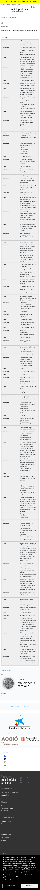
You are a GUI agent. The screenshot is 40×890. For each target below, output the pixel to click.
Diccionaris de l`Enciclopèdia (9, 792)
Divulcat (19, 7)
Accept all (29, 886)
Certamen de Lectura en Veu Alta (7, 809)
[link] (20, 706)
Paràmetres (11, 886)
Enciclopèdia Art (6, 821)
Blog (8, 4)
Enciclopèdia (5, 795)
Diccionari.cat (26, 7)
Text (2, 806)
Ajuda (19, 4)
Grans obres (4, 824)
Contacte (14, 4)
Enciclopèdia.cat (6, 834)
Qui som (3, 4)
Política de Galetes (10, 880)
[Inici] (19, 9)
